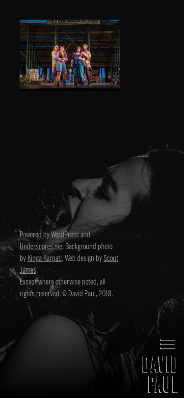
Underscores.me (41, 246)
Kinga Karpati (44, 258)
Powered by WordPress (50, 234)
